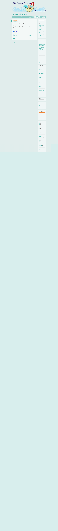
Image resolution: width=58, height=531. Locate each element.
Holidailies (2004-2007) (41, 154)
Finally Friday (30, 35)
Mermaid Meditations (41, 174)
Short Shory (40, 187)
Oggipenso (40, 82)
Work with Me (43, 17)
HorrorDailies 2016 (41, 166)
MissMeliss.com (19, 14)
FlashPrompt (40, 471)
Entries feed (40, 105)
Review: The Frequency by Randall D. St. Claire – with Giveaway (41, 302)
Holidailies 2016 (40, 480)
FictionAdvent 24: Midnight (41, 58)
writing (41, 439)
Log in (39, 517)
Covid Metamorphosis (41, 137)
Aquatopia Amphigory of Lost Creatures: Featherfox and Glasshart (42, 25)
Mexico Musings (40, 81)
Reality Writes (40, 501)
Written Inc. (40, 292)
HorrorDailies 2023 (41, 171)
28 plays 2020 (42, 415)
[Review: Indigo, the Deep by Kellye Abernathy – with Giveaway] (42, 334)
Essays (39, 463)
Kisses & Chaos (40, 78)
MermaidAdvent (40, 175)
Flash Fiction (40, 467)
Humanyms (40, 77)
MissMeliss (17, 21)
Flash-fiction (41, 425)
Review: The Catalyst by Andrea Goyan (42, 388)
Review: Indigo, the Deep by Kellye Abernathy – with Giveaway (42, 323)
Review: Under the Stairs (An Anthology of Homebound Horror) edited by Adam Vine (42, 342)
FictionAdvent (40, 145)
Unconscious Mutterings (41, 90)
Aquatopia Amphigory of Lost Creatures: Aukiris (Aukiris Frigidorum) (42, 35)
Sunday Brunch (40, 191)
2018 (39, 123)
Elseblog (40, 141)
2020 (39, 127)
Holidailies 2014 (40, 430)
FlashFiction (40, 149)
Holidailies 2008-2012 (41, 157)
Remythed (40, 184)
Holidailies (40, 153)
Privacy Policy (30, 17)
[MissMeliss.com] (29, 12)
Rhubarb (40, 86)
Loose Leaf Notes (40, 279)
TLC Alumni (40, 192)
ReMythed (40, 183)
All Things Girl (42, 418)
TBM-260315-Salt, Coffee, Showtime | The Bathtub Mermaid (41, 53)
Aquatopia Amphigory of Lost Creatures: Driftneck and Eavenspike (42, 28)
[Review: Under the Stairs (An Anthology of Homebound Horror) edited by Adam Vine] (42, 354)
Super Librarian (40, 287)
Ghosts (42, 427)
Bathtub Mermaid (42, 419)
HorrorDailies (41, 432)
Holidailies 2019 (40, 484)
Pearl (39, 283)
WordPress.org (40, 521)
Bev (39, 270)
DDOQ (39, 140)
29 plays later (42, 417)
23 (41, 116)
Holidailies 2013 (42, 429)
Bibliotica (39, 16)
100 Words (40, 418)
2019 (39, 124)
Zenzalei (40, 95)
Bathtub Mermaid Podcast (34, 16)
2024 (39, 132)
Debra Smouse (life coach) (41, 73)
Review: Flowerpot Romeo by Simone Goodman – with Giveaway (42, 362)
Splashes (14, 38)
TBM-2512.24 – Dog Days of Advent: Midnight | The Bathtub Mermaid (42, 57)
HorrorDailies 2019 (41, 170)
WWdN (39, 94)
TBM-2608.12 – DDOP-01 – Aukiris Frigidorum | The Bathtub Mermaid (41, 47)
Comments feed (40, 520)
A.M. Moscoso (40, 266)
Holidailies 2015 (40, 158)
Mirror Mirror (40, 497)
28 (39, 117)
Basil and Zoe (40, 136)
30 (41, 117)
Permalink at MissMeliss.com (16, 28)
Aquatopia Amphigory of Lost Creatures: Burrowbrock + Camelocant (42, 31)
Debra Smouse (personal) (41, 274)
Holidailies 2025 (42, 431)
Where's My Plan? (41, 291)
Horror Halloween (41, 433)
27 (44, 116)
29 (40, 117)
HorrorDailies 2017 (41, 488)
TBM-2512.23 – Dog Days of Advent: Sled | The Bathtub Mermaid (42, 61)
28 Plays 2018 (40, 414)
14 (39, 115)
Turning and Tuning (15, 35)
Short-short (40, 188)
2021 (39, 450)
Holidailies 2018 (40, 162)
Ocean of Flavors (40, 179)
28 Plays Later (40, 454)
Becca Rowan (40, 69)
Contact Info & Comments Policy (37, 17)
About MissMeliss (43, 16)
